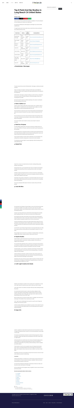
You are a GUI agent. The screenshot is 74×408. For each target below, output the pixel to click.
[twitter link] (46, 395)
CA (15, 387)
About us (16, 2)
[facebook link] (47, 395)
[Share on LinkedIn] (1, 206)
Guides (7, 2)
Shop (3, 2)
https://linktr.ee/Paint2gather (35, 41)
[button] (71, 3)
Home (44, 402)
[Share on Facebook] (1, 200)
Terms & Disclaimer (59, 402)
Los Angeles (18, 373)
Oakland (17, 377)
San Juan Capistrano (19, 382)
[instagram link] (44, 395)
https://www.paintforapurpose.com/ (36, 44)
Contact (49, 402)
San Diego (18, 374)
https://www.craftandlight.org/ (35, 58)
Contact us (21, 2)
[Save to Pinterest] (1, 204)
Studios (12, 2)
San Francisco (18, 376)
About (47, 402)
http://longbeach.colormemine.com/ (36, 51)
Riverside (17, 381)
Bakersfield (18, 378)
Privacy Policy (54, 402)
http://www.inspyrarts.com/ (34, 62)
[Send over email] (1, 207)
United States (20, 387)
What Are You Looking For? (51, 7)
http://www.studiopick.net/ (34, 47)
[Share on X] (1, 202)
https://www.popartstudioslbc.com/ (36, 54)
